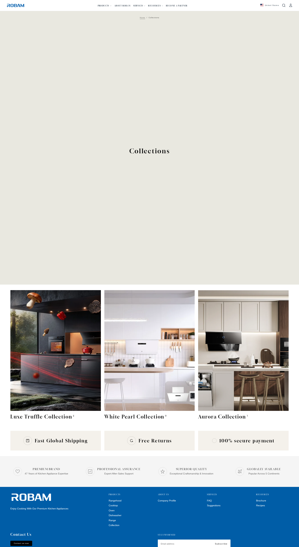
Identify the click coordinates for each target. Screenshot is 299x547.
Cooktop (113, 505)
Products (103, 6)
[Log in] (291, 5)
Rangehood (115, 500)
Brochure (261, 500)
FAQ (209, 500)
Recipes (260, 505)
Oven (112, 510)
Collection (114, 525)
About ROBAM (122, 6)
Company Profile (167, 500)
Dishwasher (115, 515)
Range (112, 520)
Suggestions (213, 505)
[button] (269, 5)
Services (138, 6)
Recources (154, 6)
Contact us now (21, 543)
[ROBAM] (31, 497)
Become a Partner (176, 6)
